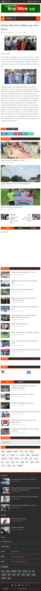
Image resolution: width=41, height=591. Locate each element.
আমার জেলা (16, 451)
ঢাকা (21, 458)
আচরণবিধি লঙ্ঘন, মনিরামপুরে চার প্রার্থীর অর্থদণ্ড (22, 403)
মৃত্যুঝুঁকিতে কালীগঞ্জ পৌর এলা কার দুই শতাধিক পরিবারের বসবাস (15, 184)
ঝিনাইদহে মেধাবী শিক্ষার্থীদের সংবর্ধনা (19, 324)
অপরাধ (3, 571)
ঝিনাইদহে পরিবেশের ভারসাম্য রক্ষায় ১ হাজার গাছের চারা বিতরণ (25, 350)
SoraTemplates (13, 588)
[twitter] (31, 1)
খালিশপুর (3, 455)
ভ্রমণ (3, 462)
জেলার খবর (22, 455)
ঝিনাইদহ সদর (9, 128)
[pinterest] (36, 1)
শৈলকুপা (31, 462)
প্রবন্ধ (31, 458)
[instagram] (38, 1)
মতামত (7, 462)
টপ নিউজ (15, 128)
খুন (7, 455)
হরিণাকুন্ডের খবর (20, 465)
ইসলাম (21, 451)
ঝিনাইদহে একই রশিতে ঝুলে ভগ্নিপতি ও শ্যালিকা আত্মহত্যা (24, 497)
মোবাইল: (3, 551)
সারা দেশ (3, 465)
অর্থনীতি (3, 451)
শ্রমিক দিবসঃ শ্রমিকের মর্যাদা (17, 527)
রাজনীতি (22, 462)
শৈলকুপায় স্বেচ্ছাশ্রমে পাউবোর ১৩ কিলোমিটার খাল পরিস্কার (25, 332)
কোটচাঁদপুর (31, 451)
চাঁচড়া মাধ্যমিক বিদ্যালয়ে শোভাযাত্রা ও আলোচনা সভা (23, 479)
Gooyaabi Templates (33, 588)
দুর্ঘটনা (26, 458)
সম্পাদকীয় (3, 578)
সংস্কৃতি (37, 462)
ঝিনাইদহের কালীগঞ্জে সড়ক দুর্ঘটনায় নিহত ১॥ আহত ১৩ (23, 505)
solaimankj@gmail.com (18, 556)
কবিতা (26, 451)
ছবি (33, 571)
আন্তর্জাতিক (9, 451)
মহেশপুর (12, 462)
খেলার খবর (12, 455)
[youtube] (34, 1)
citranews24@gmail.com (18, 561)
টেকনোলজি (17, 458)
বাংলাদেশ (36, 458)
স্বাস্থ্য (14, 465)
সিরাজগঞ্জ (9, 465)
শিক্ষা (27, 462)
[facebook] (29, 1)
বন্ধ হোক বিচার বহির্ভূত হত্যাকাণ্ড (19, 519)
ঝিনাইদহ (28, 455)
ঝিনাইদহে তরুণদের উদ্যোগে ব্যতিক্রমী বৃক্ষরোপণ (12, 207)
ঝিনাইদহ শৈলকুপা (35, 455)
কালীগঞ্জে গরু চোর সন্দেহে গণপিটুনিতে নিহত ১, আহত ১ (13, 160)
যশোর (17, 462)
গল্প (17, 455)
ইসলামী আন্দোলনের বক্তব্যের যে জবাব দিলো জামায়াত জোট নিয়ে (25, 412)
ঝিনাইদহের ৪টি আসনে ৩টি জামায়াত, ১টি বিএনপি (22, 394)
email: (2, 556)
